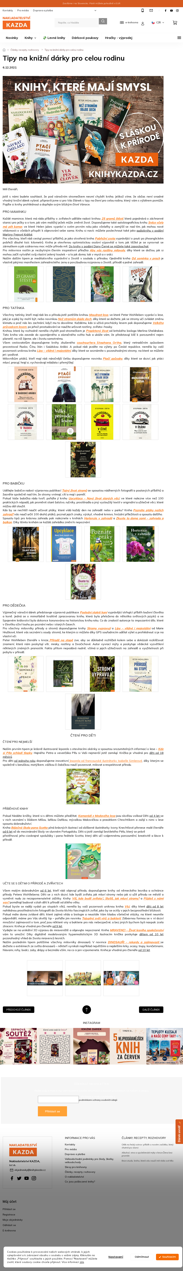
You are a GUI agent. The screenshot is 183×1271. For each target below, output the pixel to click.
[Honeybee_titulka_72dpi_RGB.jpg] (64, 284)
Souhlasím (169, 1257)
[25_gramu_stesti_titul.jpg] (25, 284)
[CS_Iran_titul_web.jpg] (141, 421)
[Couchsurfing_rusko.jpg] (25, 421)
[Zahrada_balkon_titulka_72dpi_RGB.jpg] (83, 581)
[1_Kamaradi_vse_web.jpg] (83, 967)
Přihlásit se (52, 1111)
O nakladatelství (74, 1176)
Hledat (103, 21)
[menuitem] (12, 37)
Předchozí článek (18, 1009)
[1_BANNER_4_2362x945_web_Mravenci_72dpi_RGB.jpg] (45, 967)
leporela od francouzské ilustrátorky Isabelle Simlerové (105, 760)
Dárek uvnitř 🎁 (179, 1131)
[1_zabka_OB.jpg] (83, 861)
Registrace (9, 1214)
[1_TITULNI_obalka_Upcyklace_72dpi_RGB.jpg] (63, 543)
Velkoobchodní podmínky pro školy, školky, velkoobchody (89, 1160)
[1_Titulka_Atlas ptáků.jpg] (102, 543)
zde (82, 1261)
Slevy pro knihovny (76, 1166)
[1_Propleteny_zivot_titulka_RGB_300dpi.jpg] (83, 459)
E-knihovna (9, 1230)
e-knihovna (131, 22)
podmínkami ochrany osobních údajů (98, 1100)
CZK (158, 22)
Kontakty (8, 10)
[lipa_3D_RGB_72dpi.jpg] (64, 673)
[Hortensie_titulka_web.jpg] (140, 543)
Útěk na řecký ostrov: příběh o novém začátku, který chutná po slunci (147, 1146)
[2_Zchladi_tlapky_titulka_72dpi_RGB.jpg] (83, 786)
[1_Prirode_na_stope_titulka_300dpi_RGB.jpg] (140, 673)
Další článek (151, 1009)
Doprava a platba (43, 10)
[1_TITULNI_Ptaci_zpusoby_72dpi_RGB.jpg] (64, 384)
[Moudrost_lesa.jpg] (140, 384)
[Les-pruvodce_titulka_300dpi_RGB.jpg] (64, 421)
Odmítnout (142, 1257)
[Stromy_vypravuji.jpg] (102, 673)
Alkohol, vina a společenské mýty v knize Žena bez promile (147, 1154)
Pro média (23, 10)
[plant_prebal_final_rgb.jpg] (102, 284)
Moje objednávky (13, 1219)
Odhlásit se (9, 1225)
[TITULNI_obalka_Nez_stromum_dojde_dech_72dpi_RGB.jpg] (102, 384)
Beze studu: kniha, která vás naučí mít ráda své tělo (148, 1160)
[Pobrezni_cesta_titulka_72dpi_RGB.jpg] (140, 284)
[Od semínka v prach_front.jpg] (25, 673)
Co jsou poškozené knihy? (80, 1181)
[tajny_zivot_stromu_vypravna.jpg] (25, 543)
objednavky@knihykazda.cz (30, 1169)
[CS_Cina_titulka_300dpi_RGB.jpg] (102, 421)
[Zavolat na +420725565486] (143, 10)
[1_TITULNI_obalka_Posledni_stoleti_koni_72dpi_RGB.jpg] (83, 711)
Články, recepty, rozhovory (80, 1171)
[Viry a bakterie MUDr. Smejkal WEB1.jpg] (121, 967)
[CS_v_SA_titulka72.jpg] (25, 384)
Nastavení (115, 1257)
